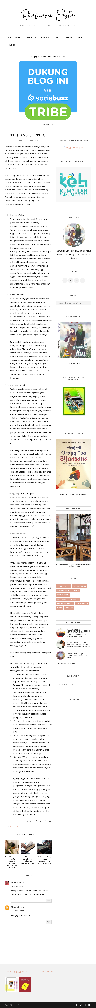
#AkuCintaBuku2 (79, 586)
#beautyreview (63, 595)
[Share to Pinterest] (45, 821)
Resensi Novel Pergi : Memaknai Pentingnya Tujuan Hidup (78, 655)
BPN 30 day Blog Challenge (68, 599)
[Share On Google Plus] (49, 821)
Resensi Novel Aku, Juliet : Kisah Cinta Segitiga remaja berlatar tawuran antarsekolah (78, 644)
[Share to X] (40, 821)
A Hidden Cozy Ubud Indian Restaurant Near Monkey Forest (73, 565)
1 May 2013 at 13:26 (17, 886)
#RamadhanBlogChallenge (68, 590)
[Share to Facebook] (36, 821)
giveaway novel (82, 603)
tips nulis (14, 827)
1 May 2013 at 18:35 (17, 911)
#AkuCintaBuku (63, 586)
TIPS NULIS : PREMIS (66, 663)
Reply (48, 900)
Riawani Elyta (18, 907)
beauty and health (65, 603)
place (59, 608)
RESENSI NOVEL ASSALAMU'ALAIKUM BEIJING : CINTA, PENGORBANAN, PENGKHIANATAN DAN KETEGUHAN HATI (79, 633)
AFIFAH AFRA (17, 882)
